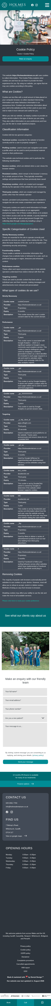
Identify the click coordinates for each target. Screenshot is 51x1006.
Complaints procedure (25, 960)
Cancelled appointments (25, 964)
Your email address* (13, 700)
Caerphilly (19, 936)
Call (25, 1002)
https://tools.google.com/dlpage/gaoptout (17, 224)
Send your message (25, 762)
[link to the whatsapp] (42, 1002)
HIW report (25, 968)
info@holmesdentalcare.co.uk (17, 807)
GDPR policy (25, 953)
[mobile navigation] (47, 5)
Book (8, 1002)
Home (19, 54)
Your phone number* (13, 709)
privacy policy (38, 755)
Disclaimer (25, 957)
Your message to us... (13, 726)
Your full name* (11, 691)
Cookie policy (25, 950)
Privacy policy (25, 946)
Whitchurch (36, 936)
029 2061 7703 (11, 803)
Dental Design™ (37, 977)
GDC (25, 971)
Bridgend (44, 936)
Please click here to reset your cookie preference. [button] (20, 601)
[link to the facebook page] (32, 5)
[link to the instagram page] (36, 5)
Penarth (27, 939)
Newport (27, 936)
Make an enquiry (25, 59)
